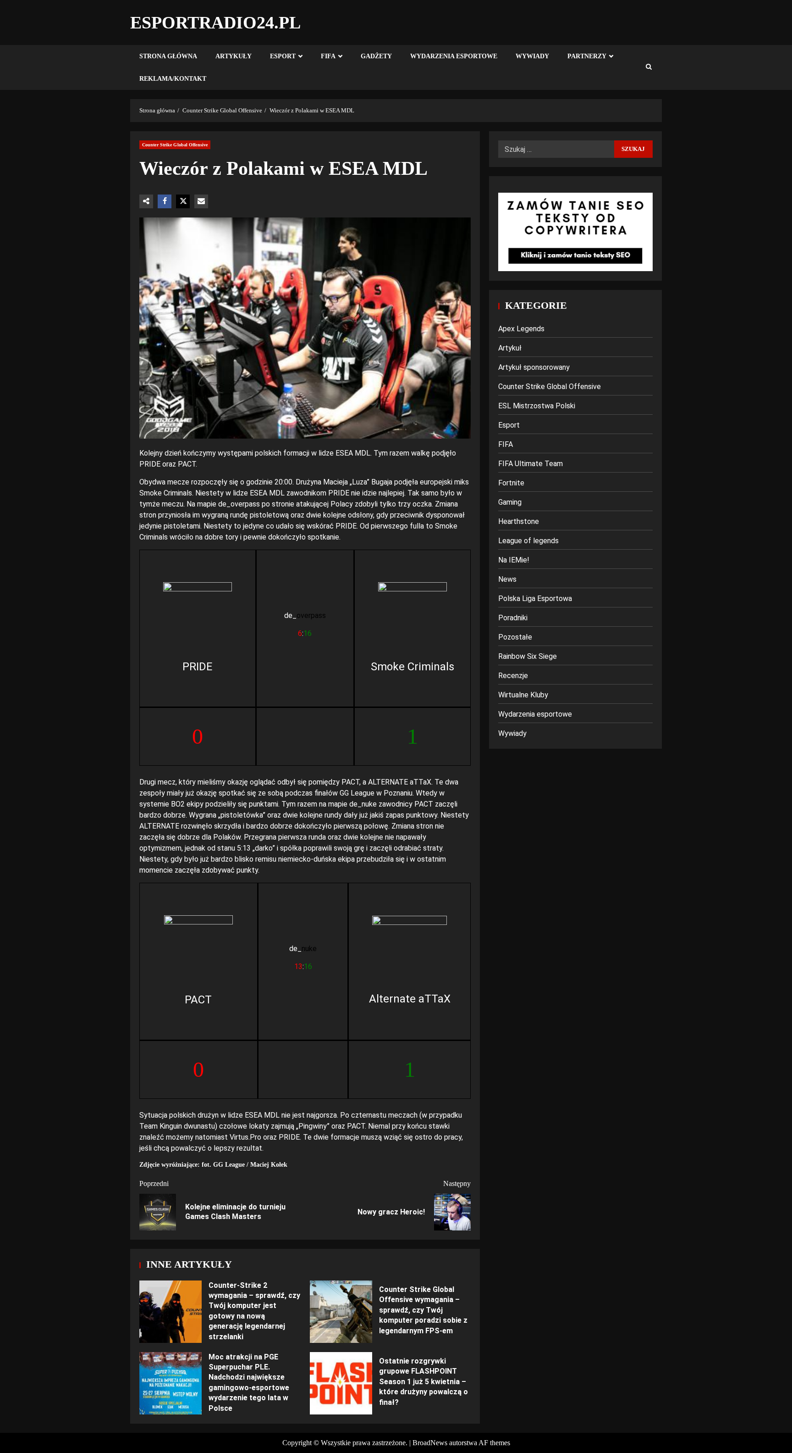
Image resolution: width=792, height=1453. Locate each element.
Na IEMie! (513, 560)
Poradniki (513, 617)
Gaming (510, 502)
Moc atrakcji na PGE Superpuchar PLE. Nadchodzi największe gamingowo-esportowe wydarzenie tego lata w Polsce (170, 1383)
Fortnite (511, 483)
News (507, 579)
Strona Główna (168, 56)
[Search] (649, 67)
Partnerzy (586, 56)
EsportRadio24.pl (215, 22)
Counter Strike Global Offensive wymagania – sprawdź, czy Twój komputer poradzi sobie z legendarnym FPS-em (341, 1311)
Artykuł (510, 348)
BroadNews (429, 1443)
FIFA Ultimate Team (530, 463)
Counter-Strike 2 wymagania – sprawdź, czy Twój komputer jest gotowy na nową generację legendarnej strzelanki (170, 1311)
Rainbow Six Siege (527, 656)
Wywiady (532, 56)
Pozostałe (515, 637)
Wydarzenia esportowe (453, 56)
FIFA (328, 56)
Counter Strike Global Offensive (175, 144)
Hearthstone (518, 521)
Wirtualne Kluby (523, 694)
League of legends (528, 540)
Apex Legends (521, 328)
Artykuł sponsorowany (534, 367)
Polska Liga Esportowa (535, 598)
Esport (283, 56)
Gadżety (376, 56)
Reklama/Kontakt (172, 78)
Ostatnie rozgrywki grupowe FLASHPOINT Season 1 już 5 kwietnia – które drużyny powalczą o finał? (341, 1383)
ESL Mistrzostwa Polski (536, 405)
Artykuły (233, 56)
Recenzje (513, 675)
